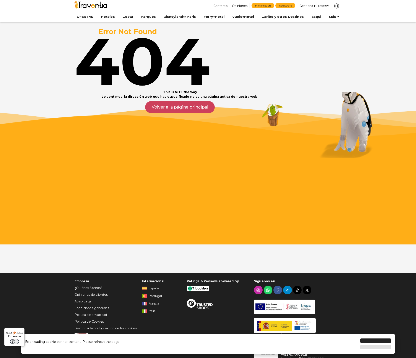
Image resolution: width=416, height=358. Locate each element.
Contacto (220, 6)
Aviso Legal (83, 301)
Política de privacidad (91, 315)
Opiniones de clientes (91, 295)
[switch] (14, 341)
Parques (148, 17)
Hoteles (108, 17)
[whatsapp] (268, 290)
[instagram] (259, 290)
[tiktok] (298, 290)
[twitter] (307, 290)
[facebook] (278, 290)
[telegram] (288, 290)
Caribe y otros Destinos (283, 17)
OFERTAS (85, 17)
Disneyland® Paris (180, 17)
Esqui (316, 17)
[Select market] (336, 5)
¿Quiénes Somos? (88, 288)
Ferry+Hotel (214, 17)
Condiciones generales (92, 308)
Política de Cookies (89, 321)
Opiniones (239, 6)
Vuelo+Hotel (243, 17)
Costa (127, 17)
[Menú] (21, 330)
